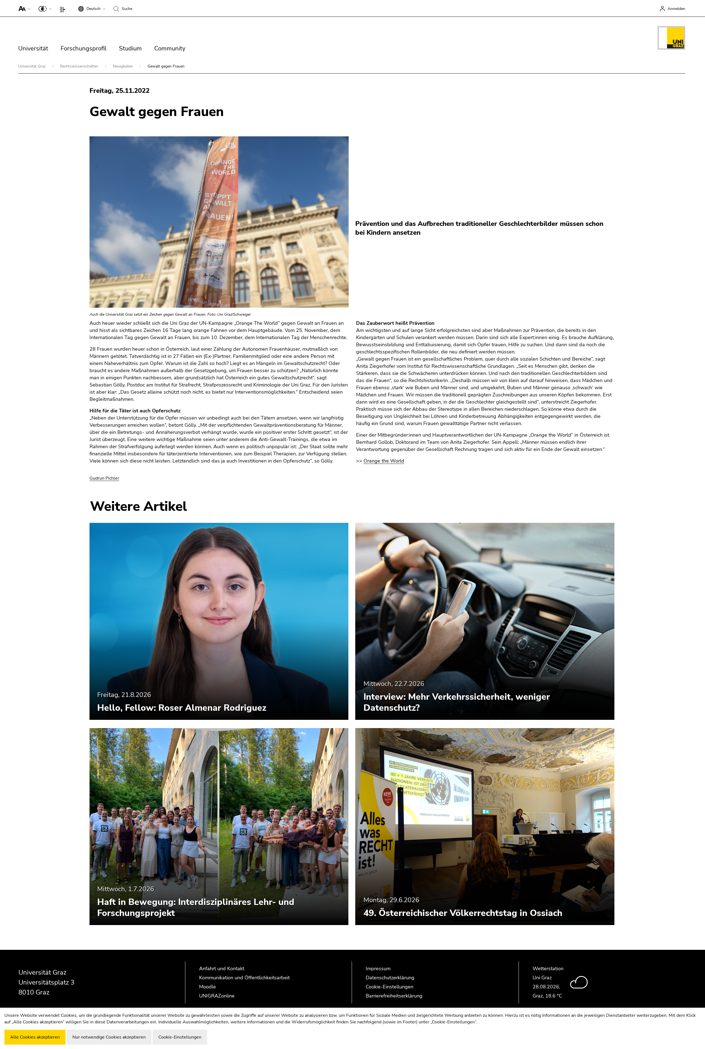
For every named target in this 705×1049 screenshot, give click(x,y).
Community (169, 48)
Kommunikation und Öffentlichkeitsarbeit (244, 977)
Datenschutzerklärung (390, 977)
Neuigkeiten (123, 66)
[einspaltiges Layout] (64, 8)
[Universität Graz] (671, 39)
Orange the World (384, 461)
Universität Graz (32, 66)
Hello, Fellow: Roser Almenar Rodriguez (181, 708)
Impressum (378, 968)
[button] (23, 8)
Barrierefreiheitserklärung (394, 996)
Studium (130, 48)
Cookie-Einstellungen (389, 986)
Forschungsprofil (84, 48)
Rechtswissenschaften (79, 66)
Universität (33, 48)
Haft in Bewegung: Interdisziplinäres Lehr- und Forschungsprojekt (195, 907)
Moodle (207, 986)
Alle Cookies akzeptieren (35, 1037)
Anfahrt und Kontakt (221, 968)
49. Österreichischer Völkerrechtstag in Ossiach (463, 913)
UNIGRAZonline (217, 996)
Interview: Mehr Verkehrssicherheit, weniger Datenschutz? (457, 702)
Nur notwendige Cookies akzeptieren (109, 1037)
